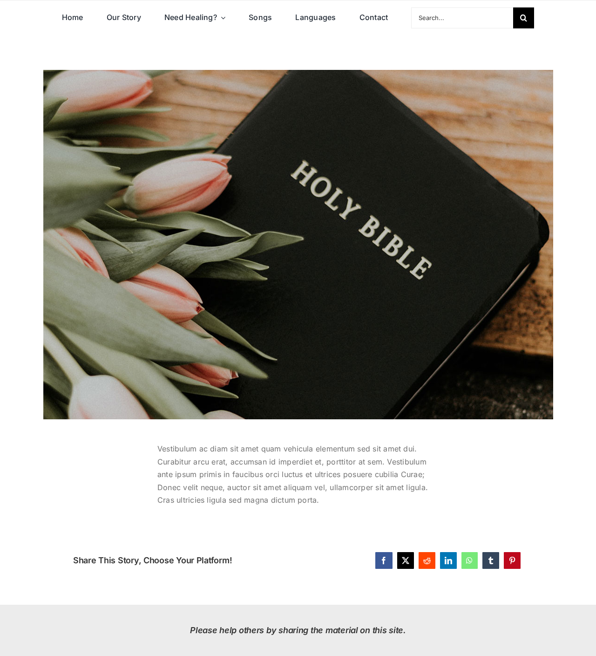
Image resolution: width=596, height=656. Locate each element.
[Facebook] (383, 560)
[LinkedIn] (448, 560)
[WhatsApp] (469, 560)
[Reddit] (427, 560)
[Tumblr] (490, 560)
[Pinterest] (512, 560)
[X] (405, 560)
